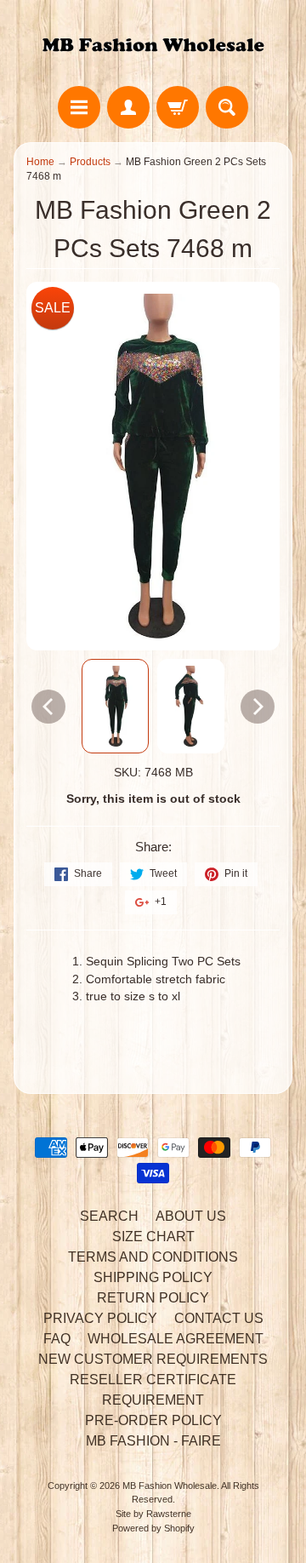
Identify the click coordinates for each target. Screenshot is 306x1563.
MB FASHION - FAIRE (153, 1441)
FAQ (57, 1338)
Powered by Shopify (153, 1528)
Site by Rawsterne (153, 1514)
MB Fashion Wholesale (169, 1485)
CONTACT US (219, 1318)
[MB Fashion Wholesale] (153, 45)
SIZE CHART (153, 1236)
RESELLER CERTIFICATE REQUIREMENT (153, 1389)
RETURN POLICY (153, 1298)
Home (40, 162)
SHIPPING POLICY (153, 1277)
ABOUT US (191, 1216)
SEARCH (109, 1216)
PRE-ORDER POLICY (153, 1420)
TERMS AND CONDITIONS (153, 1257)
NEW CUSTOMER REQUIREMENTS (153, 1359)
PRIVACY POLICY (100, 1318)
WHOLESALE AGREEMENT (176, 1338)
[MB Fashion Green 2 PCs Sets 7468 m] (115, 706)
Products (90, 162)
